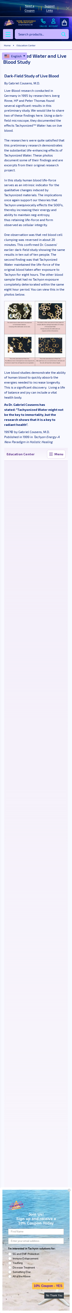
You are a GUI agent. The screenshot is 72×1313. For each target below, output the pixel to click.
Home (7, 45)
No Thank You (54, 1295)
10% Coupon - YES (48, 1286)
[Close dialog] (69, 1190)
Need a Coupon (30, 8)
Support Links (49, 8)
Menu (58, 454)
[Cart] (64, 22)
